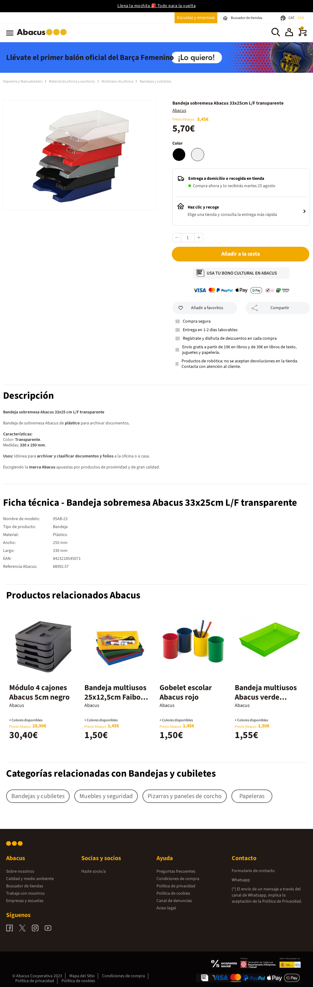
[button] (289, 33)
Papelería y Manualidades (23, 81)
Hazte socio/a (93, 871)
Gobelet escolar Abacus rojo (186, 692)
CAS (301, 17)
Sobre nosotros (20, 871)
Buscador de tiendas (24, 886)
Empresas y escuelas (24, 901)
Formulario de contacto (253, 871)
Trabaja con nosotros (25, 893)
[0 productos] (302, 34)
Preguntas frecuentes (175, 871)
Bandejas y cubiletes (155, 81)
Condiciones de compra (177, 879)
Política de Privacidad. (282, 901)
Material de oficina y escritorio (72, 81)
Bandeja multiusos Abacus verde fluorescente (266, 697)
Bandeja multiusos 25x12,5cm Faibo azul (115, 697)
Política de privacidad (175, 886)
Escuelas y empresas (196, 17)
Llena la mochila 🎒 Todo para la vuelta (156, 6)
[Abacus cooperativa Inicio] (43, 36)
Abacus (179, 110)
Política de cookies (173, 893)
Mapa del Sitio (82, 976)
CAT (292, 17)
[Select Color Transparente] (197, 154)
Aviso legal (166, 908)
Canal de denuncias (174, 901)
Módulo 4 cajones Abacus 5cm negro (39, 692)
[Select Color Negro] (179, 154)
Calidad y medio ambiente (30, 879)
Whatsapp (241, 880)
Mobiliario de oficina (117, 81)
